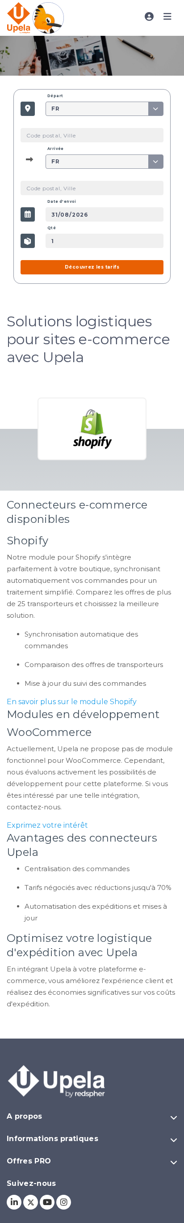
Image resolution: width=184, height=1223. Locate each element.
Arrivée (55, 148)
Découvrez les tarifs (92, 267)
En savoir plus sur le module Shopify (72, 701)
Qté (51, 228)
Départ (55, 96)
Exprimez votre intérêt (47, 825)
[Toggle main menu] (167, 17)
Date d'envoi (61, 201)
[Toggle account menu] (149, 17)
